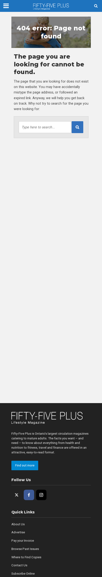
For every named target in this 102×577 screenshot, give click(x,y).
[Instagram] (41, 495)
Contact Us (19, 565)
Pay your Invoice (22, 540)
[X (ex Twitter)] (16, 495)
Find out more (24, 465)
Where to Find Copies (26, 557)
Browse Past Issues (25, 549)
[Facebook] (29, 495)
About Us (18, 524)
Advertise (18, 532)
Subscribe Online (23, 573)
